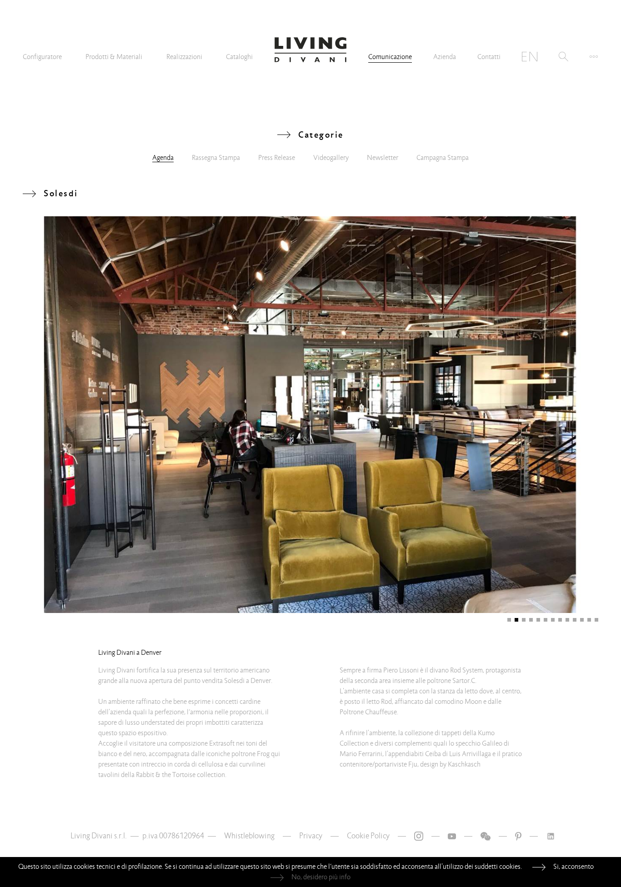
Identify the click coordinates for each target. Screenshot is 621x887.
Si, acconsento (573, 866)
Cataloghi (239, 57)
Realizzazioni (184, 57)
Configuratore (42, 57)
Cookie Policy (368, 836)
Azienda (444, 57)
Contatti (489, 57)
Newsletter (382, 158)
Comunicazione (390, 57)
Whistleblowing (249, 836)
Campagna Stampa (442, 158)
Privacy (310, 836)
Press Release (276, 158)
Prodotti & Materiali (113, 57)
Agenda (163, 158)
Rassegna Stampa (216, 158)
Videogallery (331, 158)
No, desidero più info (321, 877)
